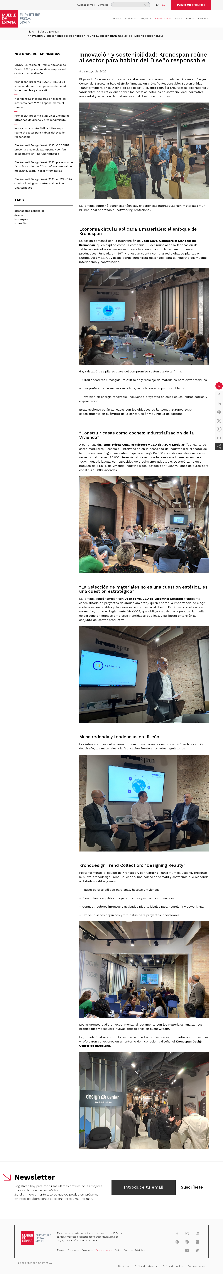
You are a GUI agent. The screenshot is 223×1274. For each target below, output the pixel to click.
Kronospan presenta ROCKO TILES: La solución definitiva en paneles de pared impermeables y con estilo (40, 86)
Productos (130, 18)
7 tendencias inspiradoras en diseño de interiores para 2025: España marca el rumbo (40, 103)
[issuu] (187, 1242)
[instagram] (187, 1233)
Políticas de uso (197, 1266)
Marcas (117, 18)
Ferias (178, 18)
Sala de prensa (163, 18)
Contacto (103, 4)
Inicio (30, 31)
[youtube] (187, 1250)
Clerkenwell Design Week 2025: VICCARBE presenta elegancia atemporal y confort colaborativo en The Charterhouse (41, 149)
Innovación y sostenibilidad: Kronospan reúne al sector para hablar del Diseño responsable (39, 132)
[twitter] (219, 420)
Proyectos (145, 18)
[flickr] (197, 1242)
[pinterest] (219, 412)
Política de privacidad (146, 1266)
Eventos (189, 18)
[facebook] (219, 395)
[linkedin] (219, 403)
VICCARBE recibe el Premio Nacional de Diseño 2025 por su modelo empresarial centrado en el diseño (40, 69)
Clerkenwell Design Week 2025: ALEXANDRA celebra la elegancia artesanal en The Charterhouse (43, 183)
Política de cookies (173, 1266)
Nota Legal (124, 1266)
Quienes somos (86, 4)
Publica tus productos (191, 4)
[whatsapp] (219, 429)
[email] (219, 438)
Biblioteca (203, 18)
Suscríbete (192, 1187)
